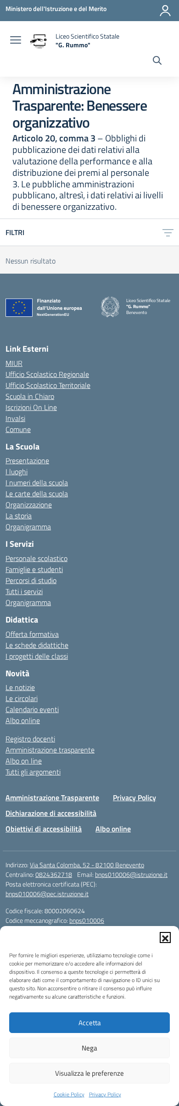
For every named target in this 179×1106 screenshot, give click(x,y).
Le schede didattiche (37, 645)
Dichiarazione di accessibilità (51, 813)
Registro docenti (30, 738)
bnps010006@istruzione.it (131, 874)
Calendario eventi (32, 709)
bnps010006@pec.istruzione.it (47, 893)
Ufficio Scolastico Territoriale (48, 385)
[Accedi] (165, 11)
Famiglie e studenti (34, 569)
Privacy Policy (105, 1094)
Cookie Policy (69, 1094)
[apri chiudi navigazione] (15, 40)
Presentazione (27, 460)
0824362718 (53, 874)
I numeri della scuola (37, 482)
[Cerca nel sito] (157, 61)
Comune (18, 429)
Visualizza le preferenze (89, 1073)
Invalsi (15, 418)
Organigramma (28, 526)
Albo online (23, 720)
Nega (89, 1048)
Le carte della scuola (37, 493)
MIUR (14, 363)
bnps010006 (86, 920)
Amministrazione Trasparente (52, 797)
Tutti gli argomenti (33, 771)
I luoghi (17, 471)
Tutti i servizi (24, 591)
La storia (19, 515)
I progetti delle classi (37, 656)
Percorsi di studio (31, 580)
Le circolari (22, 698)
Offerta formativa (32, 634)
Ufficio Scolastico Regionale (47, 374)
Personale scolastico (36, 558)
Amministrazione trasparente (50, 749)
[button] (165, 937)
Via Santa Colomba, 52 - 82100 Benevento (87, 865)
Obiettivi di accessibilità (44, 828)
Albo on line (24, 760)
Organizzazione (29, 504)
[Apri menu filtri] (167, 232)
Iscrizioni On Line (31, 407)
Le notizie (20, 687)
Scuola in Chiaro (30, 396)
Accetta (89, 1022)
